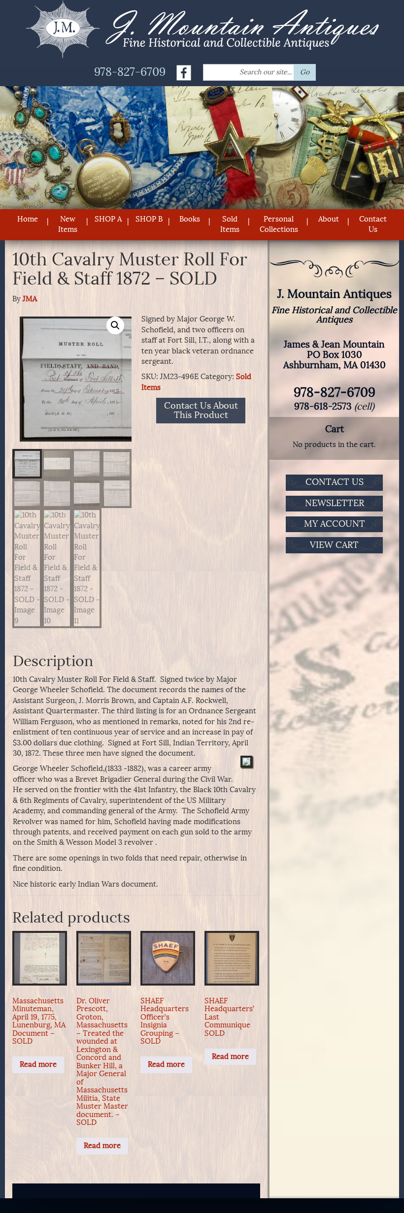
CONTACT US (334, 482)
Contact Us (373, 224)
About (328, 219)
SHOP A (108, 219)
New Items (67, 224)
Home (27, 219)
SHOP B (149, 219)
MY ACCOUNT (334, 523)
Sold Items (229, 224)
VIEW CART (334, 545)
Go (304, 72)
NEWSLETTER (334, 503)
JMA (30, 298)
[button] (115, 325)
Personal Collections (279, 224)
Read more (38, 1064)
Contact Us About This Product (201, 411)
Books (189, 219)
